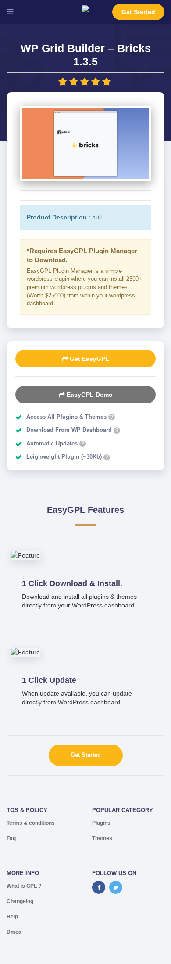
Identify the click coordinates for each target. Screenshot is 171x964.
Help (12, 917)
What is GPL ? (24, 886)
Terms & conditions (31, 823)
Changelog (20, 901)
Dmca (14, 932)
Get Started (138, 11)
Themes (102, 838)
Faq (11, 838)
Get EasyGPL (88, 358)
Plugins (101, 823)
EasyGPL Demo (89, 394)
